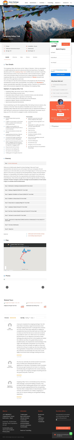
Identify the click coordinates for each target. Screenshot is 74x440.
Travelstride (41, 421)
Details (7, 57)
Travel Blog (50, 2)
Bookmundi (41, 414)
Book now (65, 44)
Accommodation (24, 423)
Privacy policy (6, 431)
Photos (28, 57)
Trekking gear (23, 414)
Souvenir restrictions (25, 425)
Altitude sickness (24, 418)
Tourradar (40, 420)
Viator (39, 416)
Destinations (33, 2)
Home (26, 2)
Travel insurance (24, 421)
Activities (42, 2)
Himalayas (40, 82)
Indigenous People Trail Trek (10, 305)
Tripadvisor (41, 418)
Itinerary (15, 57)
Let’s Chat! (60, 114)
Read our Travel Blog (25, 430)
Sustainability (23, 427)
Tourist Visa (23, 420)
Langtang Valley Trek (20, 72)
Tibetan (34, 77)
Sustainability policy (8, 428)
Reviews (35, 57)
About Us (57, 2)
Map (21, 57)
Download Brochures (63, 428)
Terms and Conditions (8, 430)
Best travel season (25, 416)
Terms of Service (60, 69)
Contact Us (66, 2)
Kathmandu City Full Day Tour (32, 305)
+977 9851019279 (7, 414)
